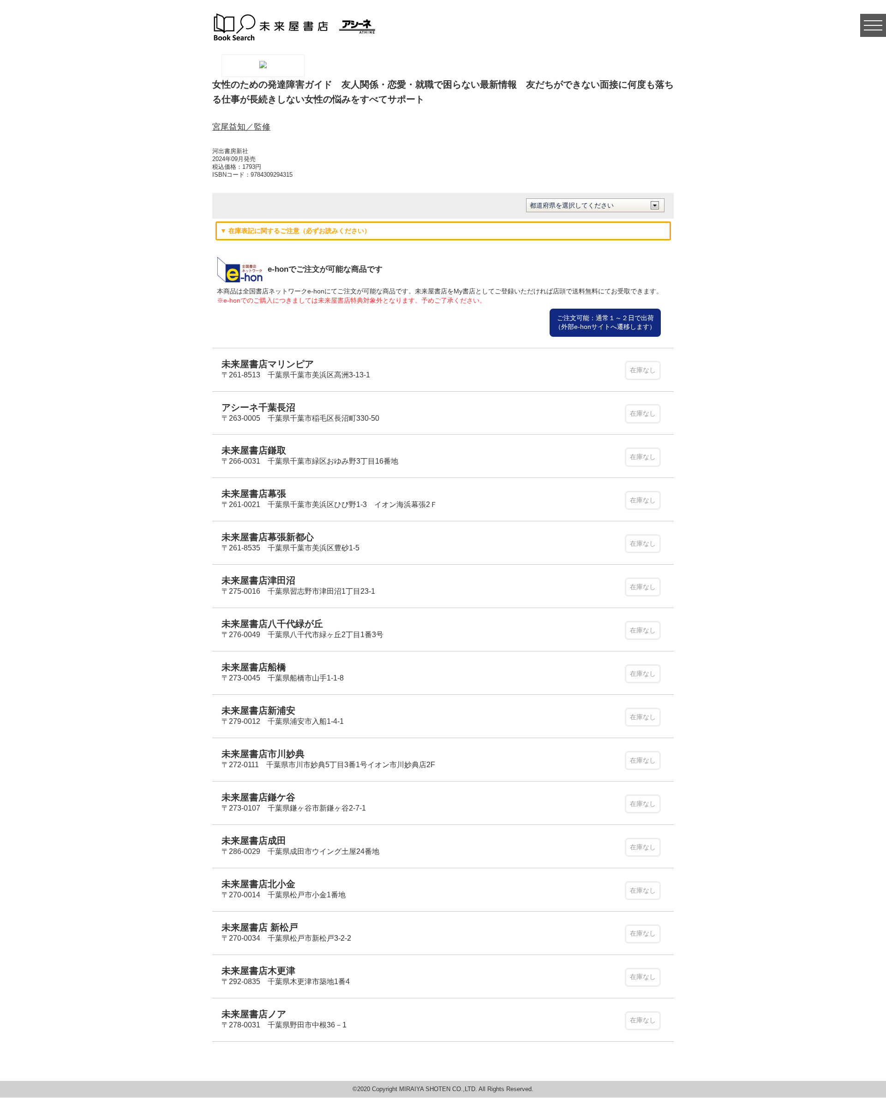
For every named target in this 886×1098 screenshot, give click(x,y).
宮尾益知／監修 (241, 126)
